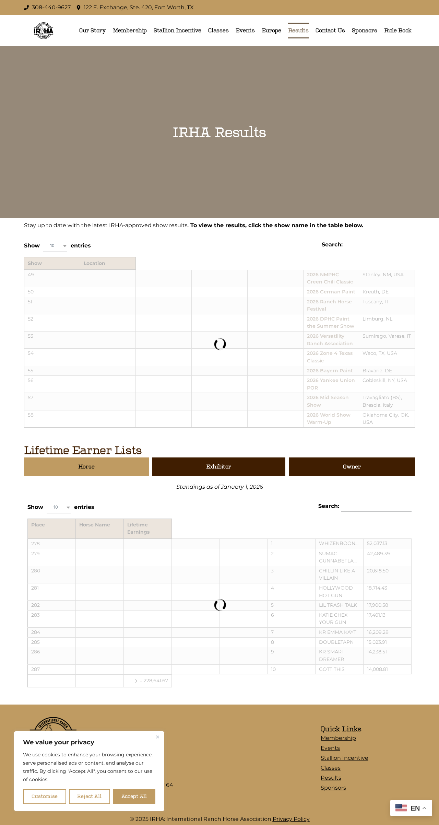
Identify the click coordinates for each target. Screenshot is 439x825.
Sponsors (364, 30)
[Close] (157, 737)
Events (245, 30)
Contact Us (330, 30)
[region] (89, 771)
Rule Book (398, 30)
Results (298, 30)
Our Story (92, 30)
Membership (130, 30)
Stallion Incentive (177, 30)
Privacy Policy (291, 819)
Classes (218, 30)
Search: (333, 244)
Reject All (89, 796)
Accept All (134, 796)
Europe (271, 30)
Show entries (57, 245)
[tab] (86, 466)
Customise (45, 796)
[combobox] (55, 246)
